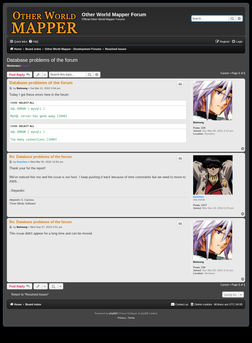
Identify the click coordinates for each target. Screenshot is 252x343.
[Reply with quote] (180, 84)
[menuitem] (33, 42)
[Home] (45, 21)
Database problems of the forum (42, 60)
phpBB (113, 313)
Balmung (198, 122)
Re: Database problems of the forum (40, 157)
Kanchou (198, 196)
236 (203, 127)
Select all (26, 102)
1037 (204, 205)
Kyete (25, 65)
